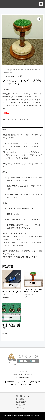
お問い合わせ (20, 408)
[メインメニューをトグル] (41, 4)
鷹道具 (10, 70)
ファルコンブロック (19, 70)
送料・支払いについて (22, 396)
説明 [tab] (4, 129)
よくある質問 (20, 399)
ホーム (4, 70)
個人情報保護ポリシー (22, 402)
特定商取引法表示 (21, 405)
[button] (39, 19)
